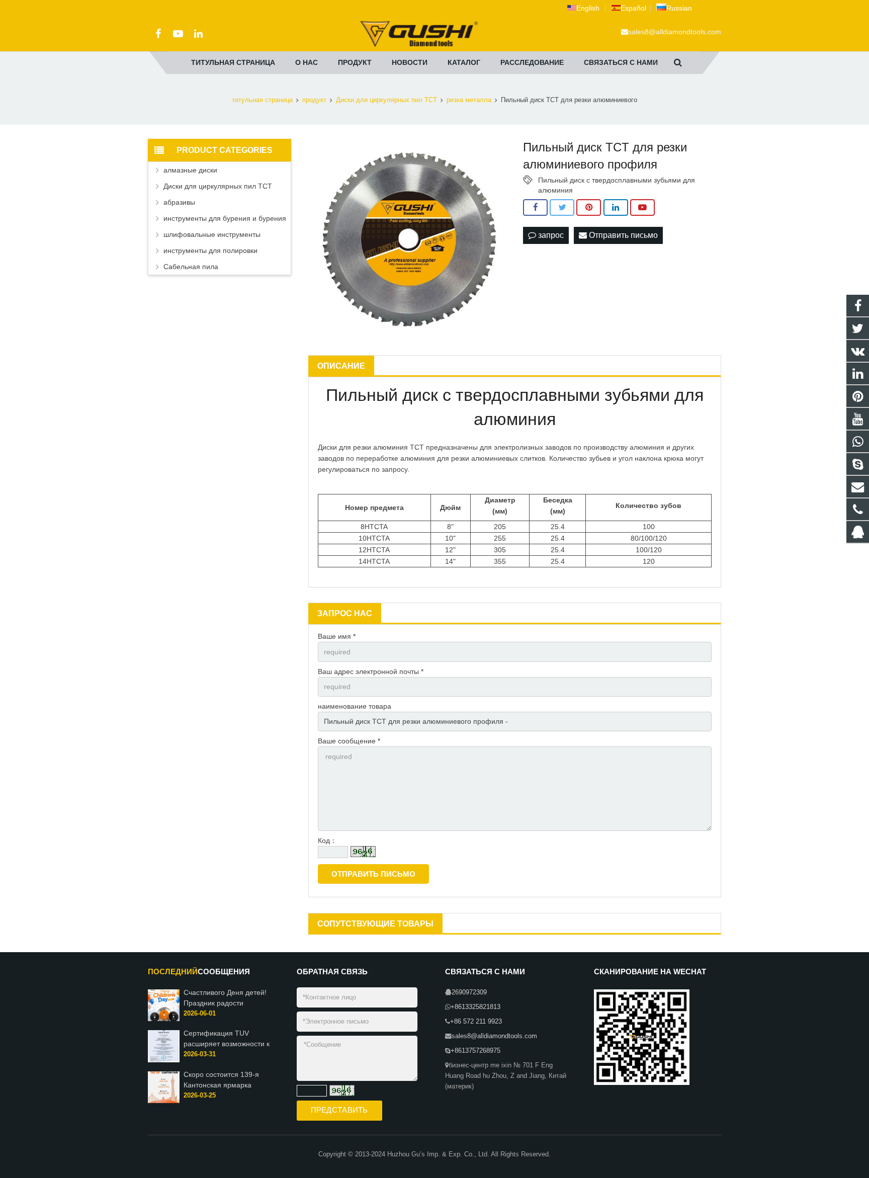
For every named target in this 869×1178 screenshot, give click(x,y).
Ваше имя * (337, 636)
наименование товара (354, 706)
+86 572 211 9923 (476, 1021)
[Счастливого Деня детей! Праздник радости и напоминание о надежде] (164, 1019)
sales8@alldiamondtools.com (674, 32)
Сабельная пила (190, 267)
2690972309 (469, 992)
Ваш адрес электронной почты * (370, 671)
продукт (314, 100)
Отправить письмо (622, 235)
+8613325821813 (475, 1007)
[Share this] (535, 207)
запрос (550, 235)
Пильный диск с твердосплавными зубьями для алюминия (616, 180)
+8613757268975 (475, 1050)
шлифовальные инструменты (211, 234)
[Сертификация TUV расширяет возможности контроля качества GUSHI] (164, 1060)
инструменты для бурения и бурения (224, 218)
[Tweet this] (562, 207)
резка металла (469, 100)
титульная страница (262, 100)
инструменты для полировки (210, 250)
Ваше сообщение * (349, 741)
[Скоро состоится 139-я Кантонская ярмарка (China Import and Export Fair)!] (164, 1101)
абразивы (179, 202)
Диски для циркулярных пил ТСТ (386, 100)
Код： (327, 840)
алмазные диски (190, 170)
